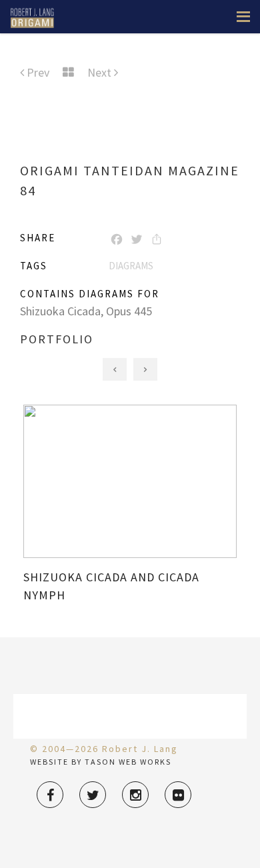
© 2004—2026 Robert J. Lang (104, 749)
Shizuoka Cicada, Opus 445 (86, 311)
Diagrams (131, 265)
